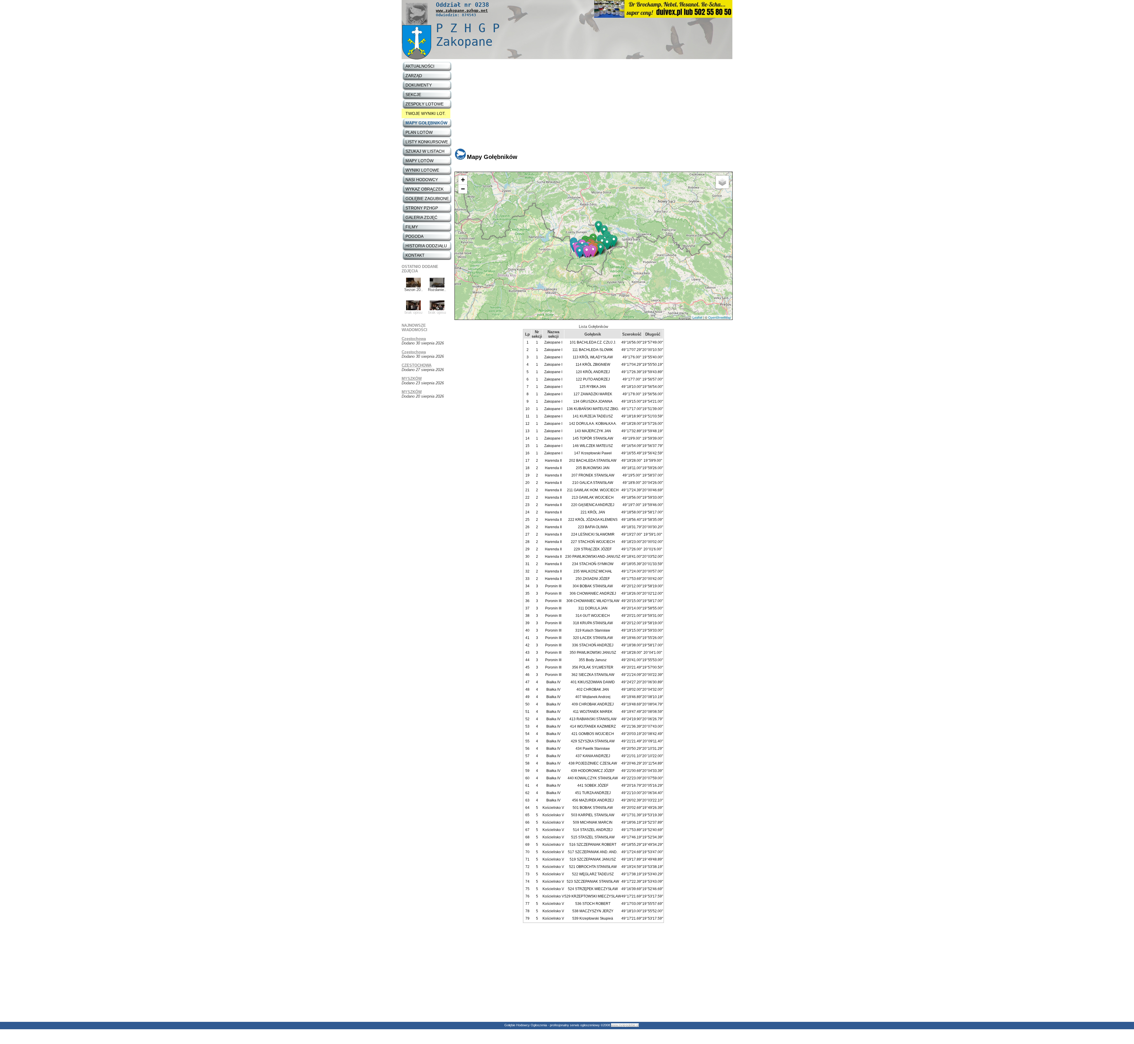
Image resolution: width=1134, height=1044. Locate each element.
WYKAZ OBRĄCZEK (424, 189)
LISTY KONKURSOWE (426, 141)
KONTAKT (415, 255)
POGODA (414, 236)
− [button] (463, 189)
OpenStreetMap (719, 317)
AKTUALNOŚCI (419, 66)
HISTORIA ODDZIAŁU (426, 245)
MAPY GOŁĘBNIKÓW (426, 123)
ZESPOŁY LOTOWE (424, 104)
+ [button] (463, 179)
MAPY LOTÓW (419, 160)
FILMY (411, 227)
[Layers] (722, 181)
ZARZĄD (413, 75)
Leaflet (697, 317)
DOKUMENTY (418, 85)
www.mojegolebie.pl (625, 1025)
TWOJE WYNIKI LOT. (425, 113)
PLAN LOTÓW (419, 132)
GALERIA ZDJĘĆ (421, 217)
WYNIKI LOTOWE (422, 170)
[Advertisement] (593, 106)
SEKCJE (413, 94)
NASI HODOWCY (421, 179)
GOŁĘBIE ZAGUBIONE (427, 198)
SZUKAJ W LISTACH (424, 151)
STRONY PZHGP (421, 208)
